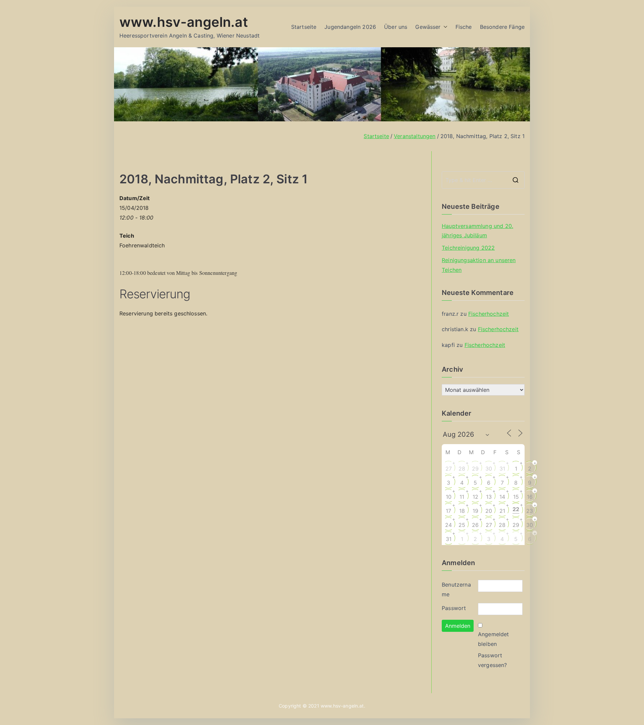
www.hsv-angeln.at (183, 22)
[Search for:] (483, 180)
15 (516, 496)
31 (502, 468)
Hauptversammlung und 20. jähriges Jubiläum (477, 231)
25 (462, 525)
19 (475, 510)
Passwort (454, 608)
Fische (463, 26)
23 (529, 510)
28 (462, 468)
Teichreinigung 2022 (468, 247)
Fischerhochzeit (488, 313)
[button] (444, 27)
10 (448, 496)
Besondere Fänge (502, 26)
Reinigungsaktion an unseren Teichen (479, 265)
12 (475, 496)
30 (488, 468)
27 (448, 468)
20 (488, 510)
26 (475, 525)
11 (462, 496)
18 (462, 510)
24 (448, 525)
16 (530, 496)
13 (489, 496)
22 (516, 509)
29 (475, 468)
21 (502, 510)
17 (448, 510)
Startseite (304, 26)
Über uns (395, 26)
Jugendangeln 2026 (350, 26)
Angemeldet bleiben (493, 639)
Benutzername (456, 589)
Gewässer (427, 26)
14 (502, 496)
